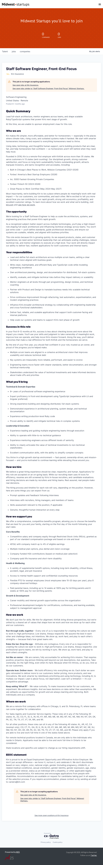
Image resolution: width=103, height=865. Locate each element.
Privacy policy (46, 842)
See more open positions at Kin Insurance (51, 815)
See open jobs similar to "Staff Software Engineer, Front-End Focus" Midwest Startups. (48, 88)
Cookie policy (57, 842)
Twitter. (94, 855)
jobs (14, 51)
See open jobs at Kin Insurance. (26, 85)
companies (25, 51)
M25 (18, 852)
